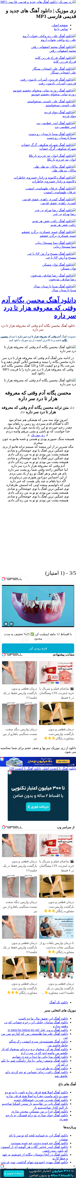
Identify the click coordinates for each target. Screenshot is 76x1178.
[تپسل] (2, 1166)
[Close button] (74, 1166)
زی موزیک (38, 435)
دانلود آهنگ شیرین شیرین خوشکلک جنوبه (41, 1100)
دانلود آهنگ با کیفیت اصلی (59, 768)
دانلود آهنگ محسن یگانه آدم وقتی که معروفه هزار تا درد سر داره (38, 308)
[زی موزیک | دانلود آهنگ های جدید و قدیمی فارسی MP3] (38, 2)
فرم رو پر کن (38, 648)
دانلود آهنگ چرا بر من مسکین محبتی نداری (39, 1111)
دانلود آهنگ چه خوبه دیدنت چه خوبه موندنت (39, 1143)
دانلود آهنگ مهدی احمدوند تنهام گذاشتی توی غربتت (34, 1162)
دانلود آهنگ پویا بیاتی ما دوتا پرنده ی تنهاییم (40, 1056)
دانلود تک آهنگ (58, 1002)
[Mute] (11, 623)
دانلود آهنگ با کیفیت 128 (25, 768)
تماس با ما (61, 29)
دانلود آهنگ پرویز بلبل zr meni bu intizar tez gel (38, 1030)
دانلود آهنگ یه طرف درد (52, 1068)
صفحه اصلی (59, 25)
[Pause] (5, 623)
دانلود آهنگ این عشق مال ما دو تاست (43, 1018)
